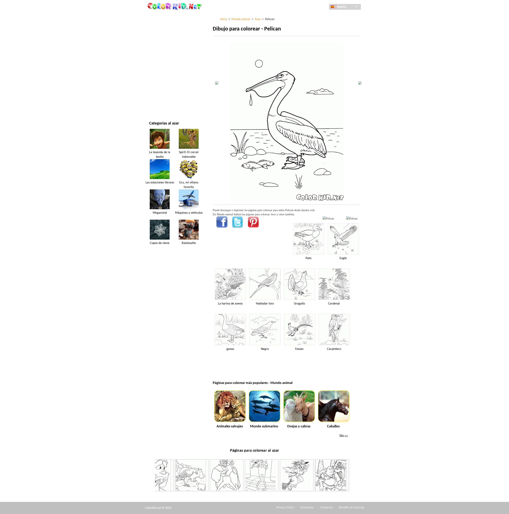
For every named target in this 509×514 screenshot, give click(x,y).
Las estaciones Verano (160, 182)
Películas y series (160, 97)
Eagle (343, 258)
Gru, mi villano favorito (188, 185)
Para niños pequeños (163, 81)
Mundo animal (159, 40)
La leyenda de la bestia (159, 154)
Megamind (160, 212)
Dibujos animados (161, 48)
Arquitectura (158, 32)
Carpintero (334, 349)
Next (353, 476)
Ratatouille (189, 243)
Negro (265, 349)
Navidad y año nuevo (163, 89)
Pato (308, 258)
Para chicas (156, 56)
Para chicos (156, 72)
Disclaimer (307, 507)
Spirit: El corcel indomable (188, 154)
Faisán (299, 349)
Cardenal (334, 303)
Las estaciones (158, 64)
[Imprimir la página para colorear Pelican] (328, 218)
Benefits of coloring (351, 507)
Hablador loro (265, 303)
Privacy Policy (285, 507)
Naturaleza (156, 105)
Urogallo (299, 303)
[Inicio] (175, 6)
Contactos (326, 507)
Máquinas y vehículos (163, 15)
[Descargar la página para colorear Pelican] (351, 218)
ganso (230, 349)
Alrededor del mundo (163, 24)
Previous (152, 476)
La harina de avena (230, 303)
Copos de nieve (159, 243)
